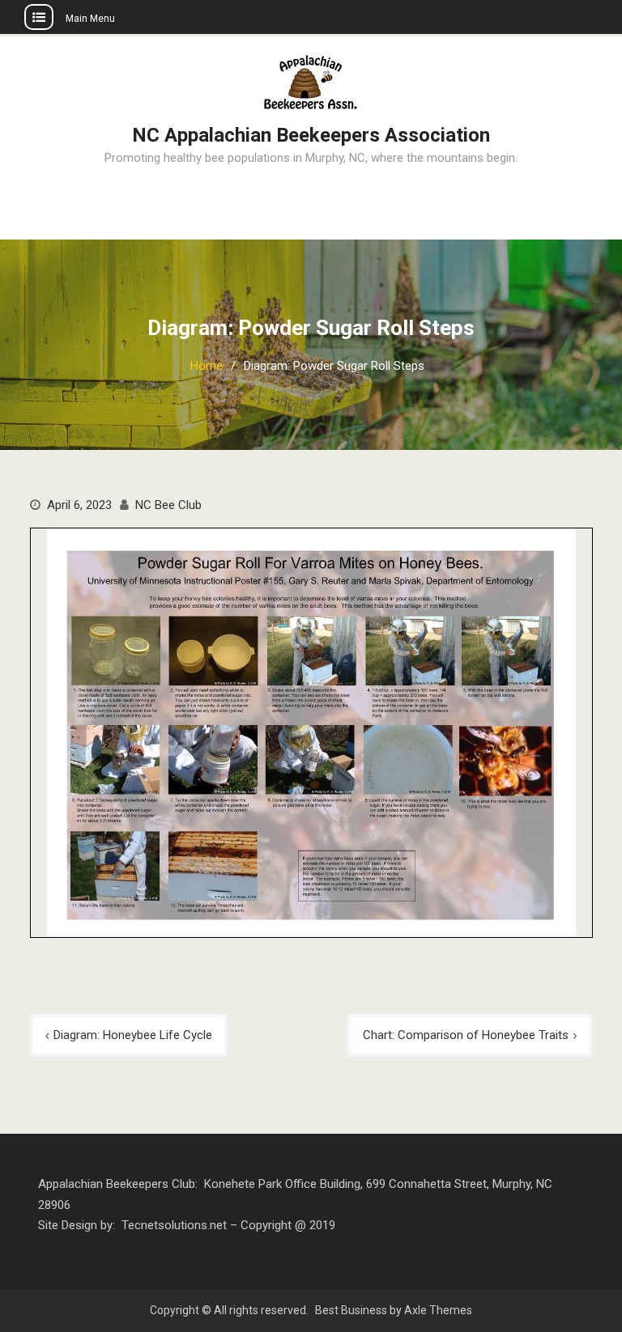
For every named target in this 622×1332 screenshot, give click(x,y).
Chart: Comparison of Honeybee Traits (466, 1035)
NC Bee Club (168, 505)
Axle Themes (438, 1310)
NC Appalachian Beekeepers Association (311, 135)
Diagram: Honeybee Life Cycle (132, 1035)
